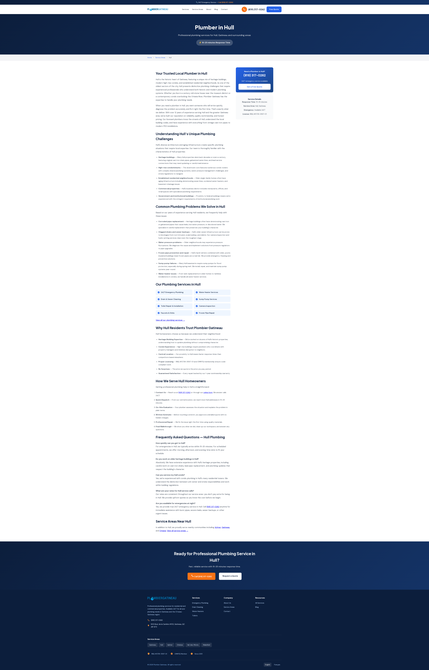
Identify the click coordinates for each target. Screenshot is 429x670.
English (267, 665)
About (208, 9)
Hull (161, 645)
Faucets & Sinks (167, 313)
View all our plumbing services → (170, 320)
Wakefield (206, 645)
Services (185, 9)
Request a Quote (230, 576)
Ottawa (163, 530)
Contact (224, 9)
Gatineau (226, 527)
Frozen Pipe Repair (207, 313)
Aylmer (218, 527)
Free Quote (274, 9)
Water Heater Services (208, 292)
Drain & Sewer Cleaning (171, 299)
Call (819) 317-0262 (225, 2)
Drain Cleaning (197, 607)
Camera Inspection (207, 306)
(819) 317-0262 (184, 392)
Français (277, 665)
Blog (216, 9)
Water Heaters (198, 611)
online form (207, 392)
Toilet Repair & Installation (172, 306)
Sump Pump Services (208, 299)
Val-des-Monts (193, 645)
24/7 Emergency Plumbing (172, 292)
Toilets (195, 615)
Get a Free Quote (254, 87)
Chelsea (180, 645)
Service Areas (197, 9)
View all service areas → (177, 530)
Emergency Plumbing (200, 603)
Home (149, 58)
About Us (227, 603)
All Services (259, 603)
